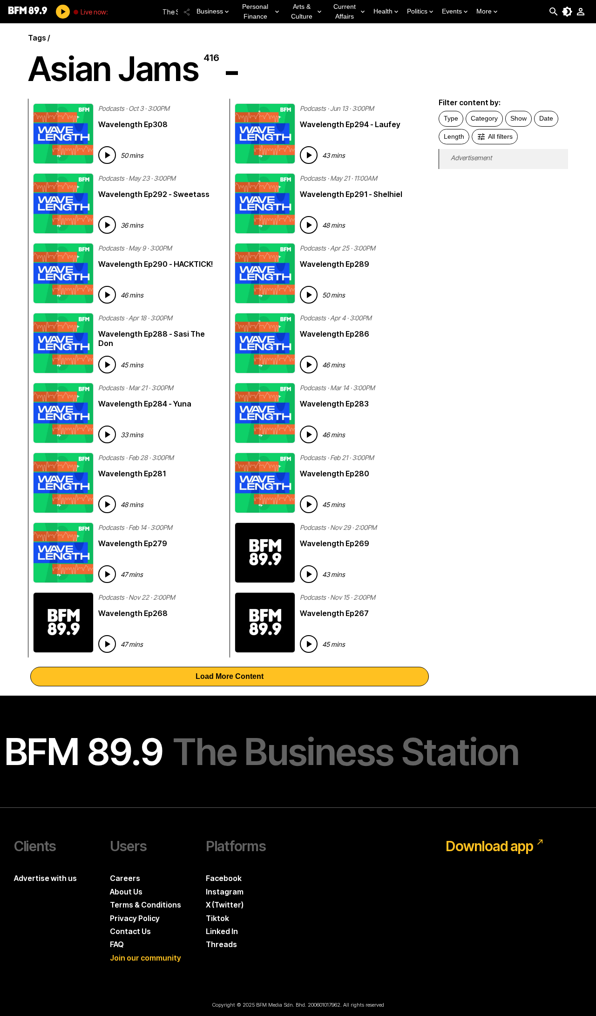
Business (209, 11)
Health (383, 11)
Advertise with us (45, 878)
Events (452, 11)
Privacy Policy (135, 918)
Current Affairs (344, 11)
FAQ (117, 944)
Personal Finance (255, 11)
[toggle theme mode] (567, 11)
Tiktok (217, 918)
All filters (500, 136)
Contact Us (130, 931)
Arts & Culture (301, 11)
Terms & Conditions (145, 904)
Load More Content (230, 676)
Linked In (222, 931)
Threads (221, 944)
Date (546, 118)
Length (454, 136)
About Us (126, 891)
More (484, 11)
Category (484, 118)
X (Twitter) (225, 904)
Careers (125, 878)
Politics (417, 11)
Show (518, 118)
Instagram (225, 891)
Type (451, 118)
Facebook (224, 878)
